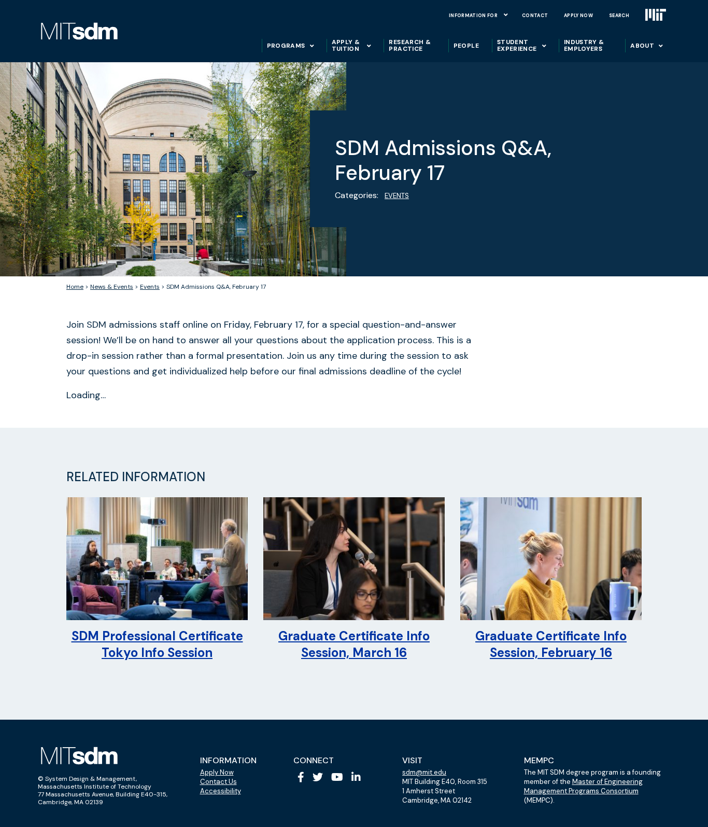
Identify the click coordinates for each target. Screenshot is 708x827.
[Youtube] (337, 777)
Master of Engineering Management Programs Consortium (583, 786)
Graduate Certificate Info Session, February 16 (551, 644)
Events (397, 195)
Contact (535, 15)
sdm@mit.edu (424, 772)
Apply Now (578, 15)
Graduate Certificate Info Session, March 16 (354, 644)
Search (619, 15)
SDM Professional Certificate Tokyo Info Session (157, 644)
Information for (473, 15)
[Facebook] (301, 777)
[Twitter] (318, 777)
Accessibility (220, 791)
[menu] (506, 14)
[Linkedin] (356, 777)
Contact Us (218, 781)
